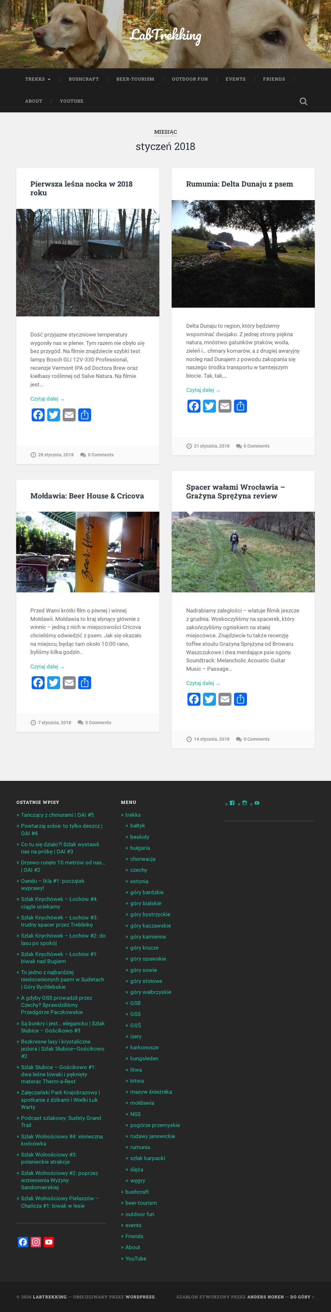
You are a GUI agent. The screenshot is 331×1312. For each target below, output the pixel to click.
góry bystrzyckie (150, 914)
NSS (135, 1114)
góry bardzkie (147, 892)
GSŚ (135, 1025)
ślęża (136, 1169)
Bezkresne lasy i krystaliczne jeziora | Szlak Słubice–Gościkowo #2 (62, 1048)
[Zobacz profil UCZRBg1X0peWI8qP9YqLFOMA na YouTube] (257, 802)
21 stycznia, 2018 (212, 446)
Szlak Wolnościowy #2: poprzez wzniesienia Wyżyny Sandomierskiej (59, 1180)
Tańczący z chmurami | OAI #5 (57, 815)
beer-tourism (135, 79)
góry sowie (143, 970)
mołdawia (142, 1103)
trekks (35, 79)
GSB (135, 1003)
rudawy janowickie (152, 1136)
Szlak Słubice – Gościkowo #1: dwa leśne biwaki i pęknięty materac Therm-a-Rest (58, 1074)
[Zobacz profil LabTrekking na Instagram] (244, 802)
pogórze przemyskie (155, 1125)
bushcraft (84, 79)
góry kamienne (148, 936)
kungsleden (144, 1058)
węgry (137, 1180)
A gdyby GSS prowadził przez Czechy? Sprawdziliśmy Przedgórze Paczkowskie (56, 1005)
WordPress (140, 1296)
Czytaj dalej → (47, 398)
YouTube (72, 101)
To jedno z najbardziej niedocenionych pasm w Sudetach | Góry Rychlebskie (62, 979)
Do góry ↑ (302, 1296)
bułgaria (140, 848)
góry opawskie (148, 958)
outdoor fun (190, 79)
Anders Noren (265, 1296)
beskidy (139, 837)
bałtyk (137, 825)
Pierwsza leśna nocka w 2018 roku (81, 188)
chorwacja (142, 859)
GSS (135, 1014)
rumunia (140, 1147)
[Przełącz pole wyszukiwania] (304, 101)
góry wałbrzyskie (150, 992)
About (33, 101)
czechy (138, 870)
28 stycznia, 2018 (56, 455)
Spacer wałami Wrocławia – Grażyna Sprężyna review (235, 491)
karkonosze (144, 1047)
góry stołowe (146, 981)
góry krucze (144, 947)
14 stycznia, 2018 (212, 739)
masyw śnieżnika (151, 1092)
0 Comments (101, 455)
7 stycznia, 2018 (54, 722)
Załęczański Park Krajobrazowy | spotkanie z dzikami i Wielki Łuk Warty (60, 1099)
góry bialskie (145, 903)
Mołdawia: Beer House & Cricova (87, 495)
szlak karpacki (147, 1158)
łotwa (137, 1081)
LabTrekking (165, 34)
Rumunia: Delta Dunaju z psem (239, 183)
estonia (139, 881)
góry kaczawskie (150, 925)
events (236, 79)
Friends (274, 79)
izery (136, 1036)
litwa (136, 1070)
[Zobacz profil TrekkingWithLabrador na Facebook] (232, 802)
